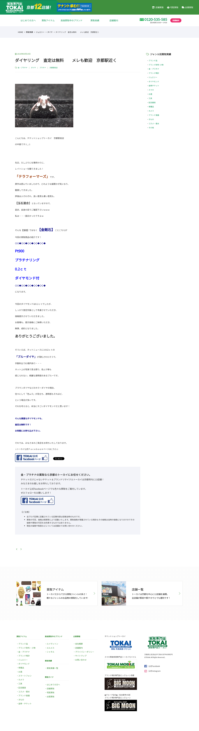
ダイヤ (50, 32)
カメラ (151, 111)
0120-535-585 (156, 19)
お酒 (150, 94)
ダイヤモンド (154, 81)
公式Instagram (154, 671)
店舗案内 (113, 20)
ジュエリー (40, 32)
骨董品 (151, 106)
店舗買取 (159, 7)
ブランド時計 (154, 73)
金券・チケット (25, 703)
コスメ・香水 (154, 123)
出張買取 (189, 7)
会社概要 (79, 643)
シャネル (50, 651)
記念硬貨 (152, 102)
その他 (151, 127)
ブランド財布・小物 (26, 647)
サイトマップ (81, 655)
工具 (150, 98)
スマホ (151, 90)
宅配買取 (174, 7)
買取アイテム (48, 20)
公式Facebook (154, 666)
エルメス (50, 647)
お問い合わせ (81, 659)
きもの (151, 119)
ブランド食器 (154, 115)
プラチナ (42, 67)
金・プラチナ (22, 67)
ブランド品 (153, 60)
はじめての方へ (28, 20)
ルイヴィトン (52, 643)
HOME (20, 32)
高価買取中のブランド (71, 20)
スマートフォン (25, 675)
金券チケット (154, 85)
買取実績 (94, 20)
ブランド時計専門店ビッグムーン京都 (119, 675)
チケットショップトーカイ (115, 636)
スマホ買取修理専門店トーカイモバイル (120, 657)
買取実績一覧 (52, 668)
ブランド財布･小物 (156, 64)
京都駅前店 (54, 67)
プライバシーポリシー (84, 651)
